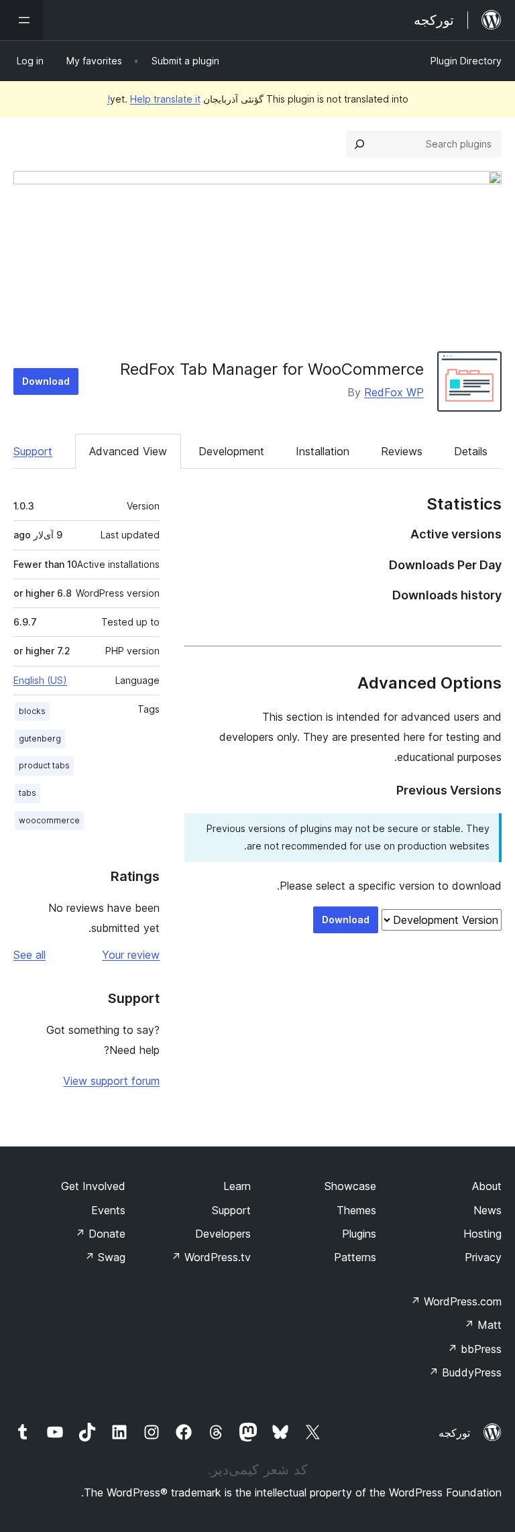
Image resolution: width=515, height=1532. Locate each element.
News (487, 1210)
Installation (322, 451)
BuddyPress (465, 1372)
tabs (27, 793)
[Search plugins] (359, 144)
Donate (100, 1233)
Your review (131, 954)
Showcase (350, 1186)
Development (231, 451)
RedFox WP (394, 392)
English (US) (40, 680)
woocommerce (49, 820)
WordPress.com (456, 1301)
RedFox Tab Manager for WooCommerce (272, 369)
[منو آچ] (21, 20)
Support (32, 451)
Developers (223, 1233)
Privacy (483, 1257)
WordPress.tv (211, 1257)
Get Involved (93, 1186)
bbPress (474, 1349)
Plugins (359, 1233)
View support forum (111, 1080)
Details (471, 451)
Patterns (355, 1257)
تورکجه (454, 1432)
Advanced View (128, 451)
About (487, 1186)
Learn (237, 1186)
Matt (483, 1325)
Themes (356, 1210)
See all (29, 954)
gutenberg (40, 738)
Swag (104, 1257)
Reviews (401, 451)
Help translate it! (154, 99)
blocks (32, 711)
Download (46, 381)
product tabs (44, 765)
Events (108, 1210)
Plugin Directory (466, 60)
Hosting (482, 1233)
